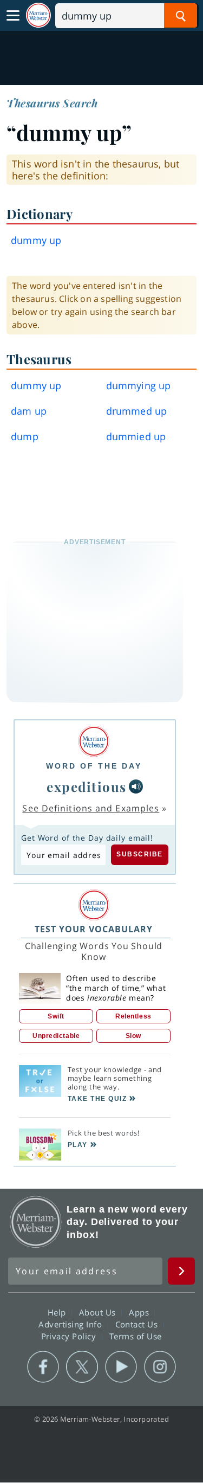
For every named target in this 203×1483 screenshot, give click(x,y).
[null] (136, 786)
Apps (140, 1312)
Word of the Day (94, 766)
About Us (99, 1312)
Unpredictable (56, 1036)
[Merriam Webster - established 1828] (38, 15)
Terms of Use (135, 1336)
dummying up (138, 385)
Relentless (133, 1016)
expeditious (87, 786)
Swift (56, 1016)
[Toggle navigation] (13, 16)
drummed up (136, 410)
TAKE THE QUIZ (97, 1098)
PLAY (78, 1145)
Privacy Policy (70, 1336)
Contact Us (138, 1324)
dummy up (36, 385)
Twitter (82, 1367)
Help (58, 1312)
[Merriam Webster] (94, 741)
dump (24, 436)
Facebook (43, 1367)
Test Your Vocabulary (94, 929)
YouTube (121, 1367)
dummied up (136, 436)
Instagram (160, 1367)
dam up (29, 410)
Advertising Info (71, 1324)
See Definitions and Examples (90, 808)
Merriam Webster (36, 1222)
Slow (133, 1036)
